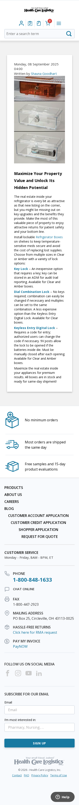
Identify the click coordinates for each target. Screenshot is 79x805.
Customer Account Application (38, 515)
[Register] (21, 23)
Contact (17, 775)
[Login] (30, 23)
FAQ (26, 775)
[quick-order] (38, 23)
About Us (13, 494)
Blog (9, 508)
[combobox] (39, 33)
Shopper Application (38, 529)
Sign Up (39, 743)
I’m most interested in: (20, 720)
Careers (11, 501)
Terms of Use (58, 775)
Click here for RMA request (35, 632)
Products (13, 487)
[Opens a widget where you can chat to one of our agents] (62, 797)
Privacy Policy (39, 775)
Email (8, 702)
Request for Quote (40, 536)
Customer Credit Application (38, 522)
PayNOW (20, 646)
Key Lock (21, 269)
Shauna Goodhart (44, 73)
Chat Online (23, 589)
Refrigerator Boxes (49, 237)
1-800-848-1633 (32, 579)
